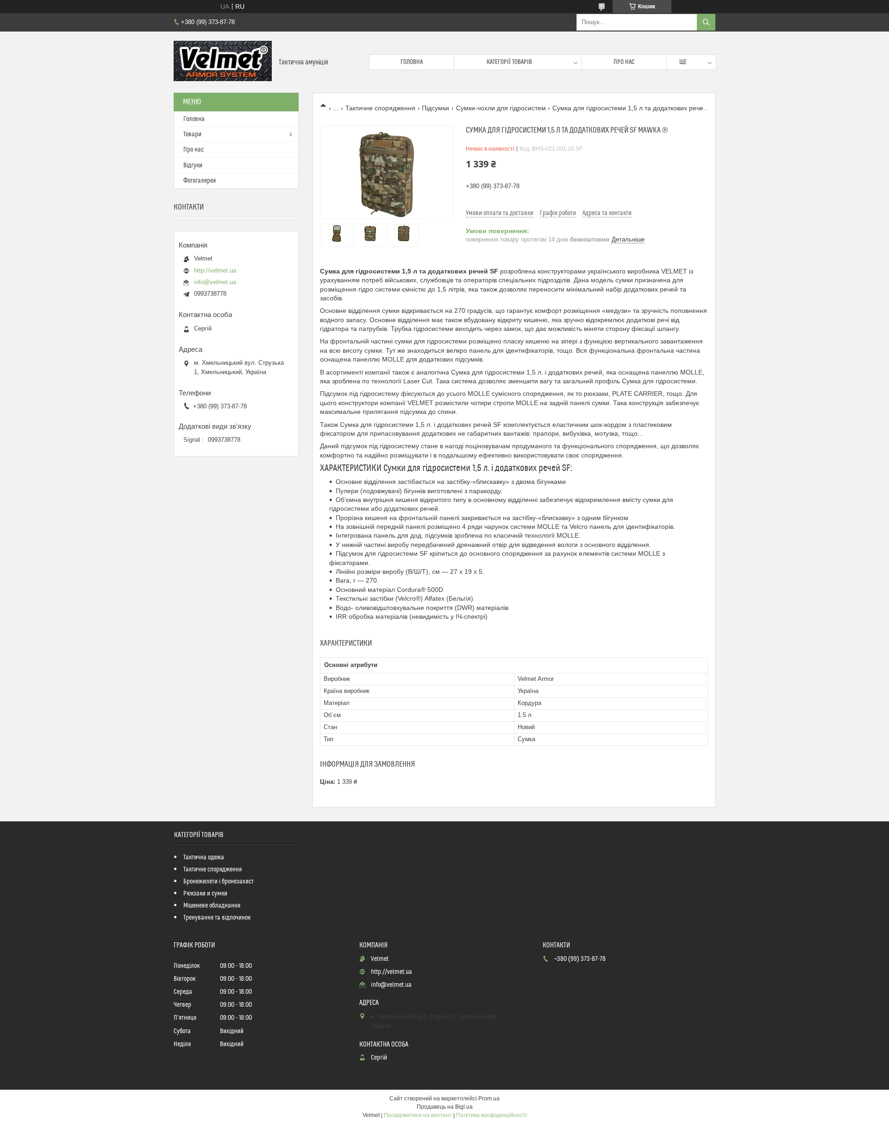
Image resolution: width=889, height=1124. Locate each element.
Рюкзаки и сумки (205, 893)
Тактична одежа (203, 857)
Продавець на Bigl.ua (445, 1107)
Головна (412, 62)
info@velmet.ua (215, 282)
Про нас (624, 62)
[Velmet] (223, 62)
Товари (192, 134)
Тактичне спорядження (380, 108)
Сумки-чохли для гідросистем (501, 108)
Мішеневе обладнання (211, 905)
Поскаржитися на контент (418, 1115)
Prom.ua (489, 1098)
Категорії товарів (509, 62)
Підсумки (435, 108)
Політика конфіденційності (491, 1115)
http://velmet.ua (215, 270)
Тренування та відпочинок (216, 917)
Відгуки (192, 165)
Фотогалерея (199, 180)
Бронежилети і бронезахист (218, 881)
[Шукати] (706, 22)
